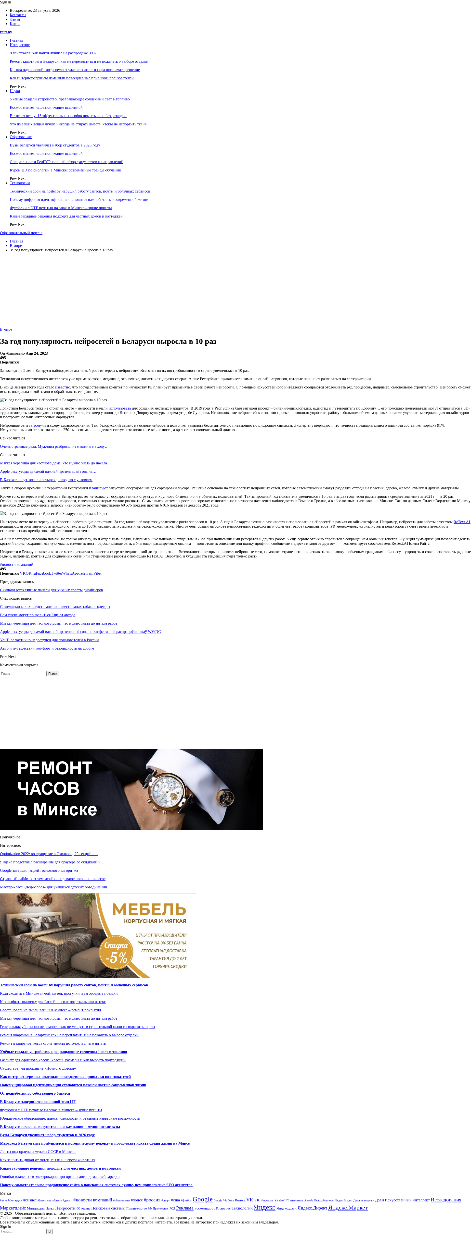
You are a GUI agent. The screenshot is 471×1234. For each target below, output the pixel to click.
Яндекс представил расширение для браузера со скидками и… (52, 862)
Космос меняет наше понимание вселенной (46, 107)
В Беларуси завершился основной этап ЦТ (38, 1102)
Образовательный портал (21, 233)
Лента (15, 19)
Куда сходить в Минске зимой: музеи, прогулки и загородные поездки (59, 993)
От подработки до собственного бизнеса (35, 1093)
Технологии (20, 183)
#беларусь (15, 1200)
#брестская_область (50, 1200)
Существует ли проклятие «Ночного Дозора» (38, 1068)
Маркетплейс (13, 1207)
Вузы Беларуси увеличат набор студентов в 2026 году (55, 145)
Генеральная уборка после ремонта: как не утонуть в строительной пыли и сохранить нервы (77, 1027)
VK (249, 1199)
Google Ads (220, 1200)
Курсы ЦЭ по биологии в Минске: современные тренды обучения (65, 170)
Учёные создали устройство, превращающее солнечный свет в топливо (70, 99)
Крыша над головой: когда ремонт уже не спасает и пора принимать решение (75, 70)
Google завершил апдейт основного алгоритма (39, 870)
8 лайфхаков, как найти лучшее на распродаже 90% (53, 53)
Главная (16, 40)
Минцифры (36, 1208)
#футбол (186, 1200)
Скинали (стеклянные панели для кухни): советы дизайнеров (51, 590)
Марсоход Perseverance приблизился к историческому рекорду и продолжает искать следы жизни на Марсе (95, 1143)
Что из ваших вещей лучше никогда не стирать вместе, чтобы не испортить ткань (78, 124)
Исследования (446, 1199)
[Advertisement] (235, 290)
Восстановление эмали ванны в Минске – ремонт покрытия (50, 1010)
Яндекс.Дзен (286, 1208)
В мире (6, 329)
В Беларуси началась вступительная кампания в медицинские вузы (60, 1127)
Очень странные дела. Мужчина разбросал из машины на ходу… (54, 446)
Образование (21, 137)
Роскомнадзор (205, 1208)
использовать (120, 408)
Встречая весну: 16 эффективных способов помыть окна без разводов (68, 116)
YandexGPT (282, 1200)
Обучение (83, 1208)
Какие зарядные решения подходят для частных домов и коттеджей (66, 216)
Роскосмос (223, 1208)
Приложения (161, 1208)
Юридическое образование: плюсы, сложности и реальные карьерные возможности (70, 1118)
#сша (175, 1200)
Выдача (348, 1200)
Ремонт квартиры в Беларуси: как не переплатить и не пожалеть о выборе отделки (79, 61)
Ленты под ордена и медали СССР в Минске (38, 1151)
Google (203, 1199)
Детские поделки (363, 1200)
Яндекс (264, 1207)
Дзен (379, 1200)
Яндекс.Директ (312, 1207)
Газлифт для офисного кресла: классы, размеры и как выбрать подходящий (63, 1060)
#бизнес (30, 1200)
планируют (98, 488)
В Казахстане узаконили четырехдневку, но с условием (46, 480)
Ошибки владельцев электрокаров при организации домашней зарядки (60, 1176)
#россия (152, 1199)
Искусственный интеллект (407, 1200)
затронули (37, 425)
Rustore (240, 1200)
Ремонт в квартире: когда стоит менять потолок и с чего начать (53, 1043)
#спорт (165, 1200)
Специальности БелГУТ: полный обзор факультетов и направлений (66, 162)
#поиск (137, 1200)
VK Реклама (264, 1200)
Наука (15, 91)
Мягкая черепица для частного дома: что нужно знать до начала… (55, 463)
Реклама (185, 1207)
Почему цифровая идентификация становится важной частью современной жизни (79, 199)
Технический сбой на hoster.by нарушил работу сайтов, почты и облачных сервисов (80, 191)
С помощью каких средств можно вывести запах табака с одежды (55, 607)
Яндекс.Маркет (348, 1207)
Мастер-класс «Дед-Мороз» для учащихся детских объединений (53, 887)
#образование (121, 1200)
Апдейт (308, 1200)
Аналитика (296, 1200)
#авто (3, 1200)
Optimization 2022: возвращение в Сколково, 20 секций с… (49, 854)
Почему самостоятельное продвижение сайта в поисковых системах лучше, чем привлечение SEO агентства (96, 1185)
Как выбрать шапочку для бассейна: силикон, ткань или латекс (53, 1002)
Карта (15, 24)
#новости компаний (16, 564)
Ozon (231, 1200)
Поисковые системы (108, 1208)
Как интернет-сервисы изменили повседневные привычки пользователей (72, 78)
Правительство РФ (139, 1208)
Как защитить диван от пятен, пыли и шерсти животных (47, 1160)
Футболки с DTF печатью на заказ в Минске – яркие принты (61, 208)
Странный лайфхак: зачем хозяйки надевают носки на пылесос (52, 879)
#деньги (67, 1200)
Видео (339, 1200)
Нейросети (65, 1208)
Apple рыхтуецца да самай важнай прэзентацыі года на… (48, 471)
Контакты (18, 15)
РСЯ (172, 1208)
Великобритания (324, 1200)
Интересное (20, 45)
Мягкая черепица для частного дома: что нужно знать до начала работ (58, 1018)
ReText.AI (462, 522)
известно (62, 387)
